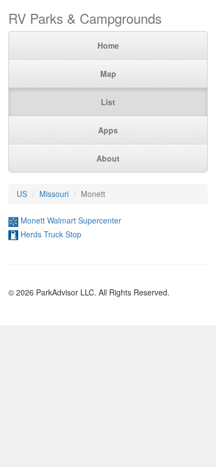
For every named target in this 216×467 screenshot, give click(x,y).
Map (108, 73)
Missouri (54, 193)
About (108, 158)
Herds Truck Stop (50, 234)
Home (108, 45)
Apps (108, 130)
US (22, 193)
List (108, 101)
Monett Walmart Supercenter (70, 220)
